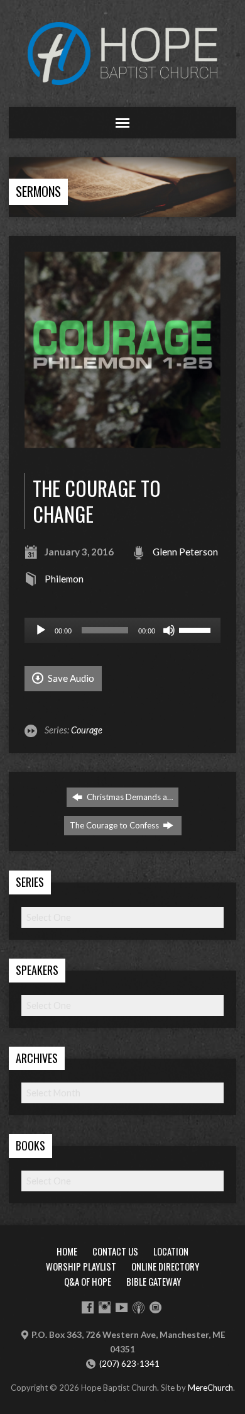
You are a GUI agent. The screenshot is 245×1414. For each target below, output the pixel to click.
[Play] (41, 630)
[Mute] (169, 630)
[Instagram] (105, 1307)
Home (67, 1251)
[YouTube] (122, 1307)
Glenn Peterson (185, 551)
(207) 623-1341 (129, 1364)
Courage (86, 730)
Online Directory (165, 1266)
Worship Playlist (81, 1266)
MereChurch (210, 1388)
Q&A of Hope (87, 1281)
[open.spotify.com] (155, 1307)
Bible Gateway (153, 1281)
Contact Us (115, 1251)
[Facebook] (88, 1307)
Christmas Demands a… (129, 797)
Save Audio (70, 678)
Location (170, 1251)
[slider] (196, 629)
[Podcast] (138, 1307)
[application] (122, 630)
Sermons (38, 191)
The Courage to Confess (115, 825)
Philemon (64, 578)
